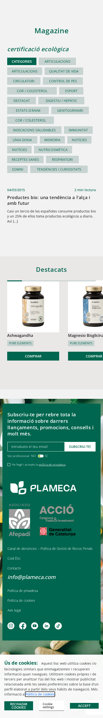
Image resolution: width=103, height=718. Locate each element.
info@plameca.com (31, 576)
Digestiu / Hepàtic (61, 100)
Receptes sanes (25, 159)
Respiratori (62, 159)
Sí (46, 456)
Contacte (14, 568)
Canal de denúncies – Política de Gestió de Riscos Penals (50, 548)
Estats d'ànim (28, 110)
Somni (17, 169)
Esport (71, 91)
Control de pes (63, 81)
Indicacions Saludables (34, 130)
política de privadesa (52, 464)
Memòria (52, 140)
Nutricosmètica (53, 149)
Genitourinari (70, 110)
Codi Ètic (14, 558)
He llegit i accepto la (38, 464)
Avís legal (14, 610)
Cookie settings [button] (48, 705)
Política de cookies (21, 600)
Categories (22, 61)
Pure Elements (20, 343)
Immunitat (78, 130)
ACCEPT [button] (84, 705)
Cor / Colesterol (32, 91)
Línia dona (22, 140)
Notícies (79, 140)
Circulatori (23, 81)
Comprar (33, 356)
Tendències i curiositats (59, 169)
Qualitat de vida (64, 71)
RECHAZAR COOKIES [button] (18, 706)
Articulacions (57, 61)
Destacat (21, 100)
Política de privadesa (22, 590)
